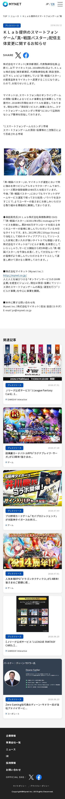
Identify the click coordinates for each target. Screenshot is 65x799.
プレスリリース (12, 25)
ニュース (15, 16)
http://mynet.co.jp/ (15, 275)
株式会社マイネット (12, 4)
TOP (5, 16)
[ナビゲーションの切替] (60, 4)
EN (52, 4)
